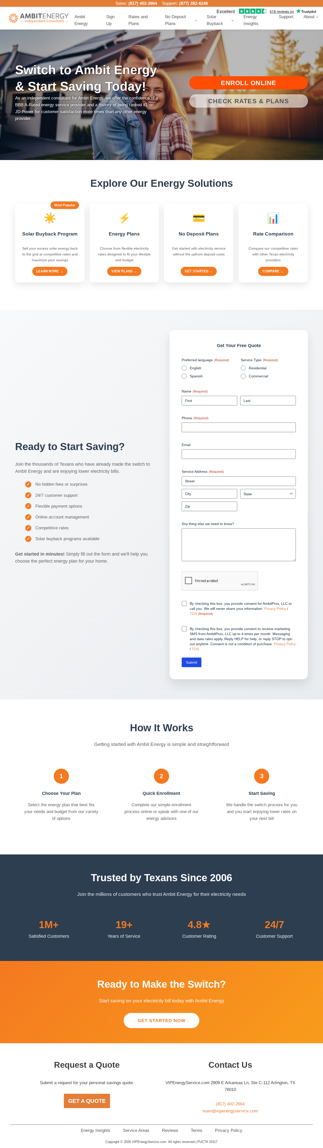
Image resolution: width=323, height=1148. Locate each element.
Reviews (170, 1130)
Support (286, 16)
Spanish (196, 376)
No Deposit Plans (175, 20)
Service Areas (136, 1130)
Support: (185, 3)
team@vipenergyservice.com (230, 1111)
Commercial (258, 376)
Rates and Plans (138, 20)
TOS (194, 614)
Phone (195, 418)
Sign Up (110, 20)
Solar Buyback (215, 20)
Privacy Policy (275, 609)
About (309, 16)
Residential (257, 368)
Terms (196, 1130)
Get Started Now (161, 1020)
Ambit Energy (81, 20)
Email (186, 445)
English (195, 368)
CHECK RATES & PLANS (248, 101)
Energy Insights (251, 20)
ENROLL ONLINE (248, 82)
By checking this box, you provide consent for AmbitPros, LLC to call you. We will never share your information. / (241, 609)
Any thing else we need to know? (208, 524)
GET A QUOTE (87, 1101)
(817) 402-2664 (142, 3)
